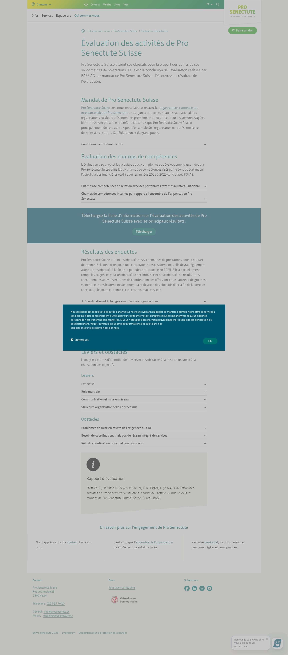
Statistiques (81, 340)
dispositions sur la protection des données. (95, 327)
